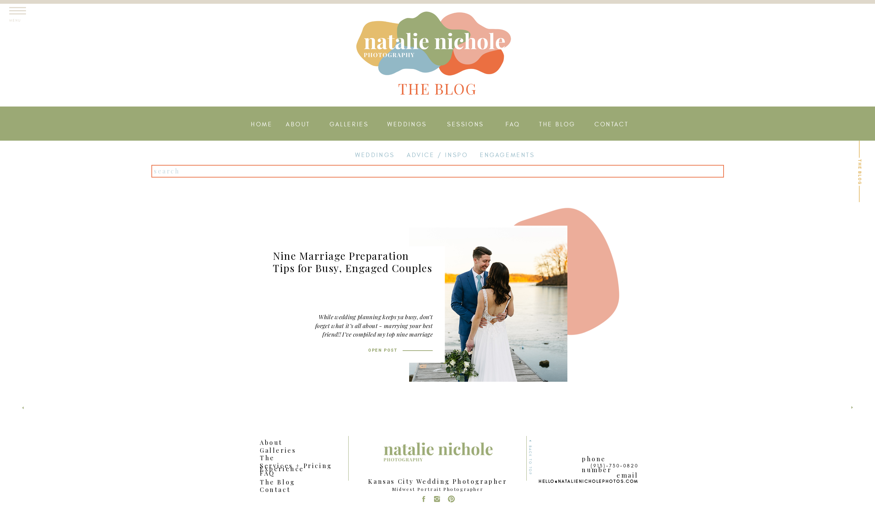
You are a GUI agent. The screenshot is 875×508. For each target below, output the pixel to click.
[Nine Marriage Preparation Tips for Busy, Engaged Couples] (488, 305)
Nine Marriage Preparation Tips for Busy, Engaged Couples (352, 262)
